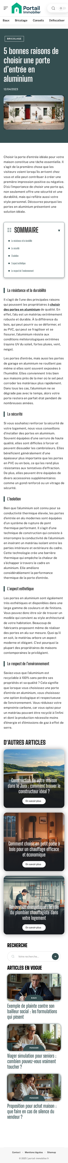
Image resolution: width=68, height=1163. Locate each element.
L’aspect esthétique (18, 263)
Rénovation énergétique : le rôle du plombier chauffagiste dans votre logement (34, 912)
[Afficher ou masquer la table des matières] (49, 230)
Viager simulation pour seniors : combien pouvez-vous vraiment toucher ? (31, 1061)
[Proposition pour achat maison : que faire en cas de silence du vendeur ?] (34, 1087)
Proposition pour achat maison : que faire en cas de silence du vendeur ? (32, 1111)
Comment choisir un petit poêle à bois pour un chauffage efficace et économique (34, 849)
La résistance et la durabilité (21, 240)
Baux (34, 998)
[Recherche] (53, 8)
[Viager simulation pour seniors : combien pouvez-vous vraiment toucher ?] (34, 1037)
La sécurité (15, 248)
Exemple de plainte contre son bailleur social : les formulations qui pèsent (32, 1011)
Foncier (34, 1048)
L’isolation (14, 255)
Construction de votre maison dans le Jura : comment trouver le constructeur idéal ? (34, 785)
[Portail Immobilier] (26, 8)
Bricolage (14, 38)
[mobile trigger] (7, 8)
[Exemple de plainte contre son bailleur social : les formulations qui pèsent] (34, 987)
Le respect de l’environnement (22, 270)
